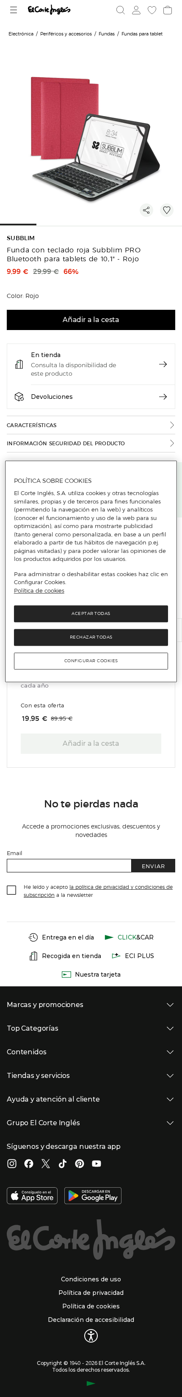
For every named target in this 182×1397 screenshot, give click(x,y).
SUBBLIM (21, 238)
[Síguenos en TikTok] (63, 1164)
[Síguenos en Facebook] (29, 1164)
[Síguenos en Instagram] (12, 1164)
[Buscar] (120, 10)
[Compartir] (146, 210)
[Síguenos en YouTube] (96, 1164)
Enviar (153, 866)
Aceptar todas (91, 614)
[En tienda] (163, 364)
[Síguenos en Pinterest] (79, 1164)
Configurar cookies (91, 661)
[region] (91, 571)
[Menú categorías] (14, 9)
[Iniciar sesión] (135, 10)
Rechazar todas (91, 637)
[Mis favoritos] (151, 10)
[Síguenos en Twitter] (46, 1164)
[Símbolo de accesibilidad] (91, 1336)
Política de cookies (39, 590)
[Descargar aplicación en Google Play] (92, 1196)
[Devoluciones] (163, 397)
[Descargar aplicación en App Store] (32, 1196)
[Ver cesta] (167, 10)
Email (14, 853)
